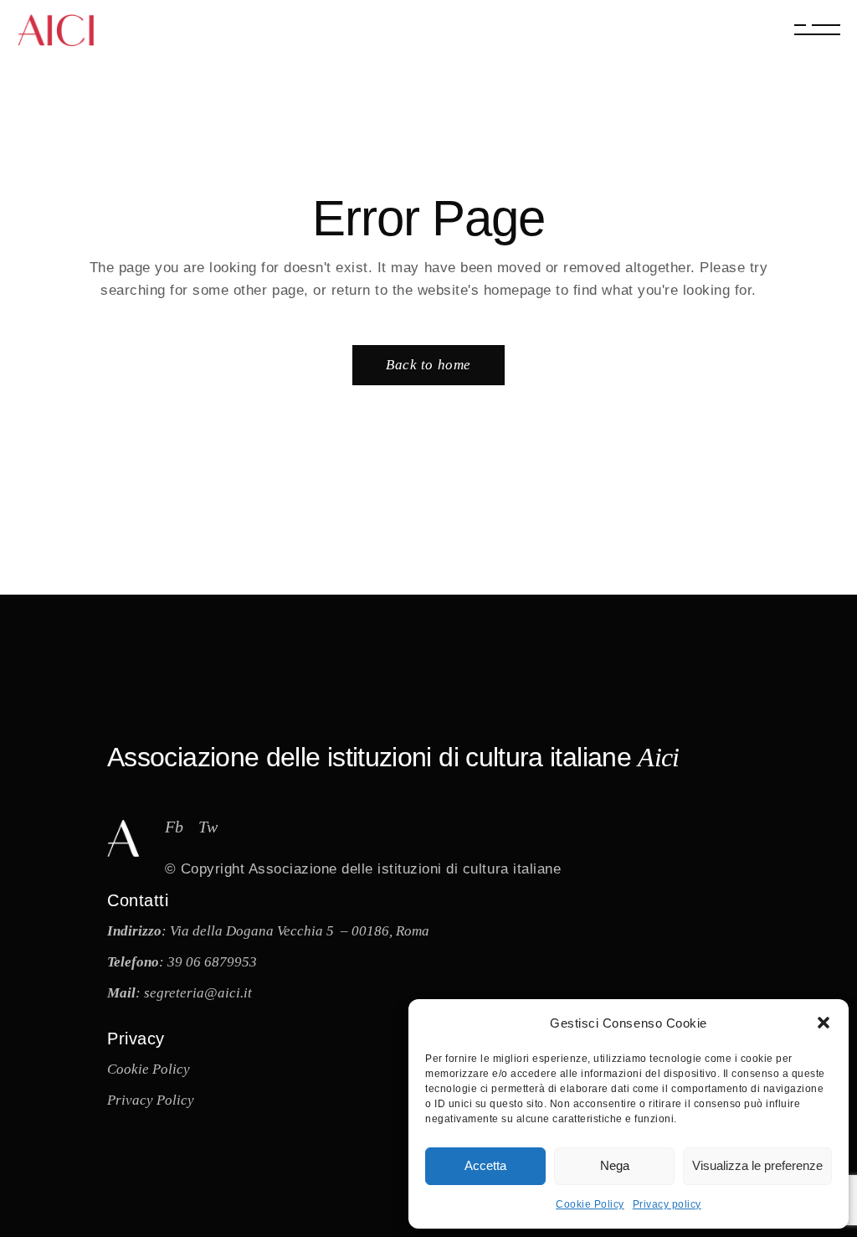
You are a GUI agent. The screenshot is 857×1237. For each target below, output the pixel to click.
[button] (823, 1022)
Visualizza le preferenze (757, 1165)
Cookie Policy (590, 1204)
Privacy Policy (150, 1100)
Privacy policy (667, 1204)
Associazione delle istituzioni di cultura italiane (405, 869)
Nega (614, 1165)
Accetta (485, 1165)
